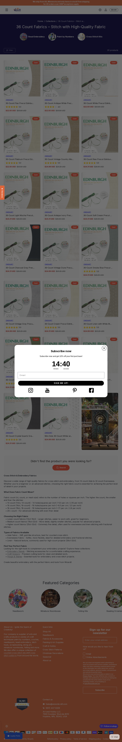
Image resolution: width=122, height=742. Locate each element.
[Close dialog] (104, 348)
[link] (30, 390)
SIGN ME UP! (61, 383)
